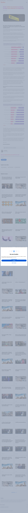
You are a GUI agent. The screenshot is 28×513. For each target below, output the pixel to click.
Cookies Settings (14, 259)
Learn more (14, 257)
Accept (14, 260)
